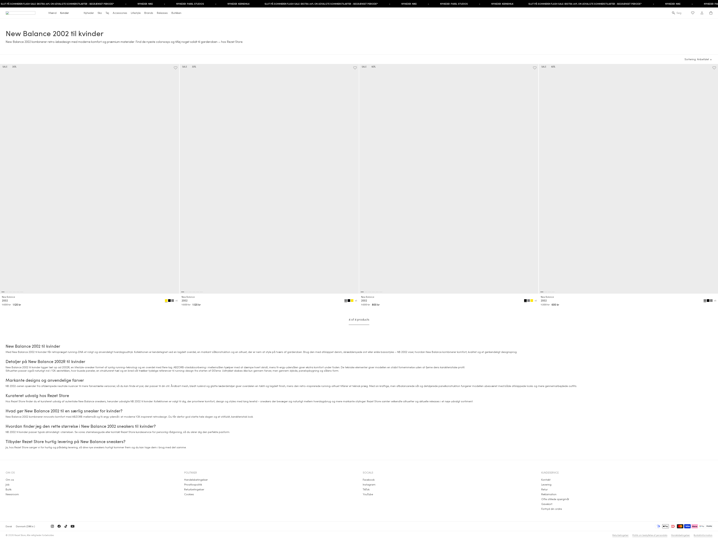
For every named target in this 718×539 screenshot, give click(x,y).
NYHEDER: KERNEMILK (239, 3)
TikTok (366, 489)
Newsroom (12, 494)
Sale (4, 66)
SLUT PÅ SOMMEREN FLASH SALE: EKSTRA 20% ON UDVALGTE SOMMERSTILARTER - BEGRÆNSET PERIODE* (321, 3)
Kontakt (545, 479)
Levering (546, 484)
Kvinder (64, 13)
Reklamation (548, 494)
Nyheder (89, 13)
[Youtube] (72, 526)
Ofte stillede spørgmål (555, 499)
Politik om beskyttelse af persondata (649, 535)
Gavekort (546, 504)
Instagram (369, 484)
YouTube (368, 494)
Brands (148, 13)
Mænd (52, 13)
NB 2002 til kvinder (142, 401)
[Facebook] (59, 526)
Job (8, 484)
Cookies (189, 494)
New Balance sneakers (92, 401)
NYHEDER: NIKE (145, 3)
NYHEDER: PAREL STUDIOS (190, 3)
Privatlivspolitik (193, 484)
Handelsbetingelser (196, 479)
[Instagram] (52, 526)
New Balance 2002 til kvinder (29, 352)
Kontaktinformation (703, 535)
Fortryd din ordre (551, 509)
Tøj (107, 13)
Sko (100, 13)
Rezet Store (20, 535)
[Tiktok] (66, 526)
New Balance (8, 296)
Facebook (369, 479)
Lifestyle (136, 13)
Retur (544, 489)
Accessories (120, 13)
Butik (8, 489)
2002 (5, 300)
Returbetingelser (194, 489)
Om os (10, 479)
